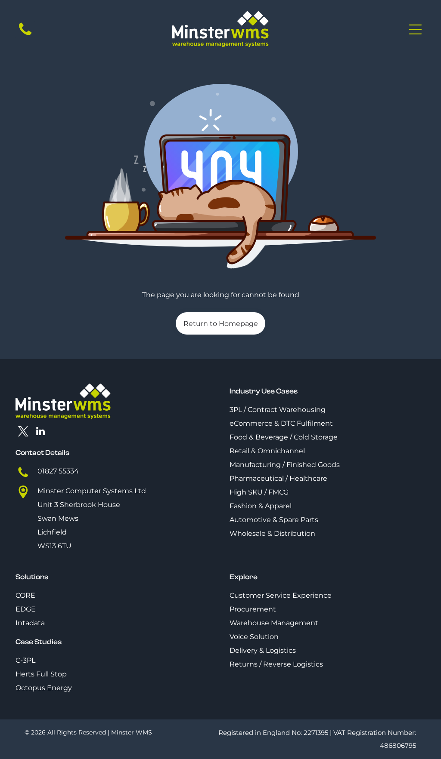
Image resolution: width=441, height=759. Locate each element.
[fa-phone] (25, 35)
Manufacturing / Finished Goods (285, 465)
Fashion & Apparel (261, 506)
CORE (25, 595)
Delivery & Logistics (263, 650)
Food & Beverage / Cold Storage (284, 437)
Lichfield (52, 532)
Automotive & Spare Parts (274, 520)
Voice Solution (254, 637)
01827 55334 (58, 471)
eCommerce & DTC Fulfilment (281, 423)
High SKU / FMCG (259, 492)
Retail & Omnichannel (267, 451)
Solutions (32, 577)
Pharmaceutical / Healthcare (278, 478)
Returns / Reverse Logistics (276, 664)
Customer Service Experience (281, 595)
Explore (244, 577)
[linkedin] (40, 432)
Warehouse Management (274, 623)
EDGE (26, 609)
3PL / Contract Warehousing (278, 410)
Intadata (30, 623)
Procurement (253, 609)
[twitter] (23, 432)
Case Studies (39, 642)
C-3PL (25, 660)
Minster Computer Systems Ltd (91, 491)
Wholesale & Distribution (272, 533)
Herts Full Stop (41, 674)
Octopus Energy (44, 688)
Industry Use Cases (264, 391)
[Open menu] (415, 29)
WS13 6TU (54, 546)
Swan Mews (57, 518)
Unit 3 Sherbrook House (78, 505)
